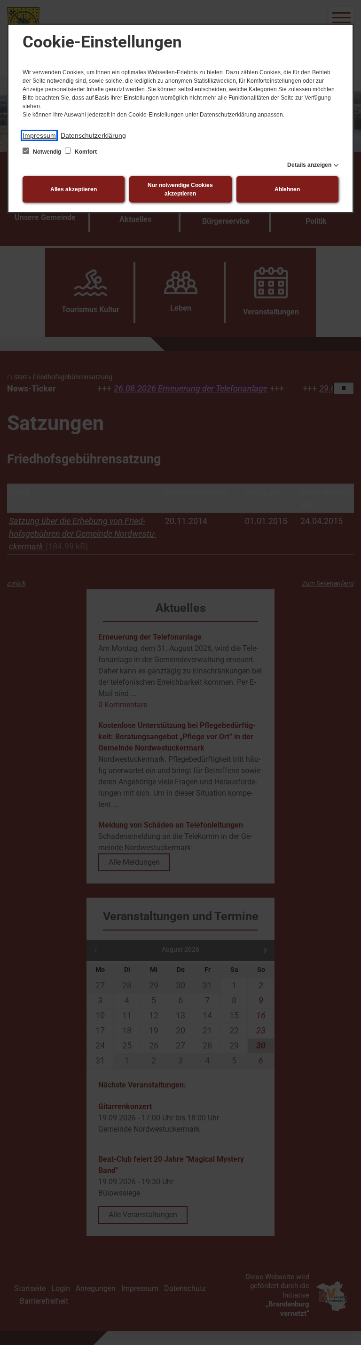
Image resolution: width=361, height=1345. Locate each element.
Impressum (39, 135)
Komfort (85, 152)
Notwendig (47, 152)
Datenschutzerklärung (93, 135)
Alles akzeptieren (73, 189)
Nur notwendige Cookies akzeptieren (180, 189)
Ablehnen (287, 189)
